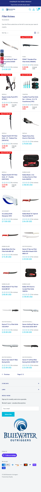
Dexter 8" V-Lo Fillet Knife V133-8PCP (10, 325)
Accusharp (5, 211)
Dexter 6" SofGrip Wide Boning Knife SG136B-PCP (30, 361)
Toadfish (25, 94)
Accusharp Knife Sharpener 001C (7, 215)
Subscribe (8, 414)
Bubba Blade (26, 172)
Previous (7, 374)
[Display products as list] (38, 33)
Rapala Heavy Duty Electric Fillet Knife (28, 137)
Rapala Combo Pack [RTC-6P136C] (10, 98)
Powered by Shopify (7, 477)
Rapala (4, 94)
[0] (37, 9)
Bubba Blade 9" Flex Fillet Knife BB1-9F (10, 288)
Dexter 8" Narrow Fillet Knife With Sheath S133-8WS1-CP (29, 251)
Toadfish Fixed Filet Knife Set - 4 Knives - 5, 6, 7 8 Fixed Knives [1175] (30, 99)
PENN (24, 56)
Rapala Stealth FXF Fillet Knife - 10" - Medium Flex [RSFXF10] (9, 138)
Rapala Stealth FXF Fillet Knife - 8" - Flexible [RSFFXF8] (9, 177)
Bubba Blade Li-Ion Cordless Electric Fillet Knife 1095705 (29, 177)
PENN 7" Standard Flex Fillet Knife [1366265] (29, 60)
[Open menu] (3, 9)
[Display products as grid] (35, 33)
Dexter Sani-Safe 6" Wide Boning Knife (10, 361)
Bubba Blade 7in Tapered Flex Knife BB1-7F (30, 215)
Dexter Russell (7, 56)
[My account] (34, 9)
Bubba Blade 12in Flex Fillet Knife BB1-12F (8, 250)
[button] (6, 67)
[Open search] (30, 9)
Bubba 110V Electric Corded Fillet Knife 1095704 (28, 289)
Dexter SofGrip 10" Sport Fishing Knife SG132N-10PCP (9, 61)
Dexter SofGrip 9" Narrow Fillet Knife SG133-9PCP (30, 325)
